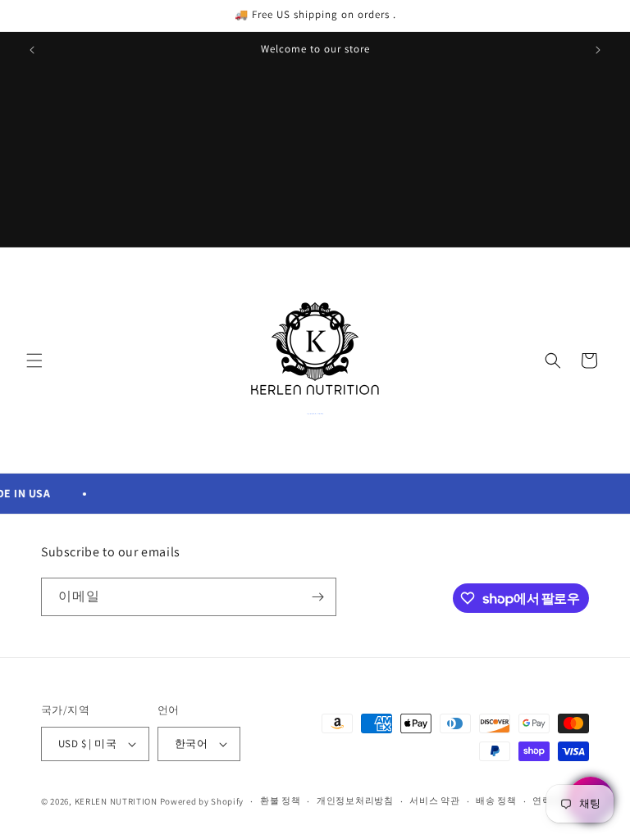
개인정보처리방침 (355, 800)
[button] (34, 360)
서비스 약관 (434, 800)
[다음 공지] (598, 50)
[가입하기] (317, 597)
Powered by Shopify (202, 801)
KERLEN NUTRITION (116, 801)
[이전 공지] (32, 50)
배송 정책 (496, 800)
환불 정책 (280, 800)
